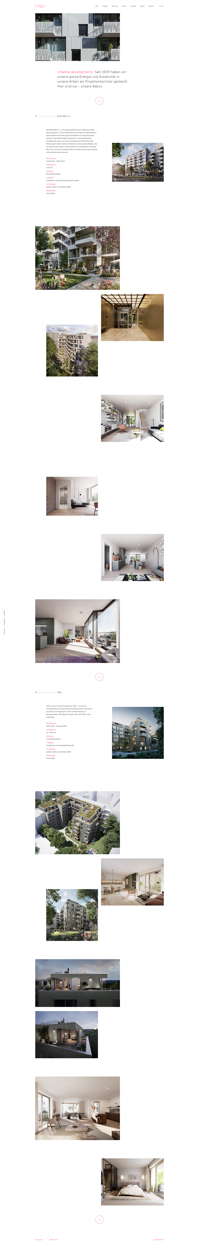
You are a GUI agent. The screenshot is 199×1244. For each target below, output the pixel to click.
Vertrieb (133, 6)
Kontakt (151, 6)
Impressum (39, 1239)
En (163, 6)
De (160, 6)
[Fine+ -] (40, 6)
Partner (124, 6)
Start (96, 6)
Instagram (4, 621)
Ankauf (142, 6)
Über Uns (115, 6)
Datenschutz (54, 1239)
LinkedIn (4, 613)
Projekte (105, 6)
